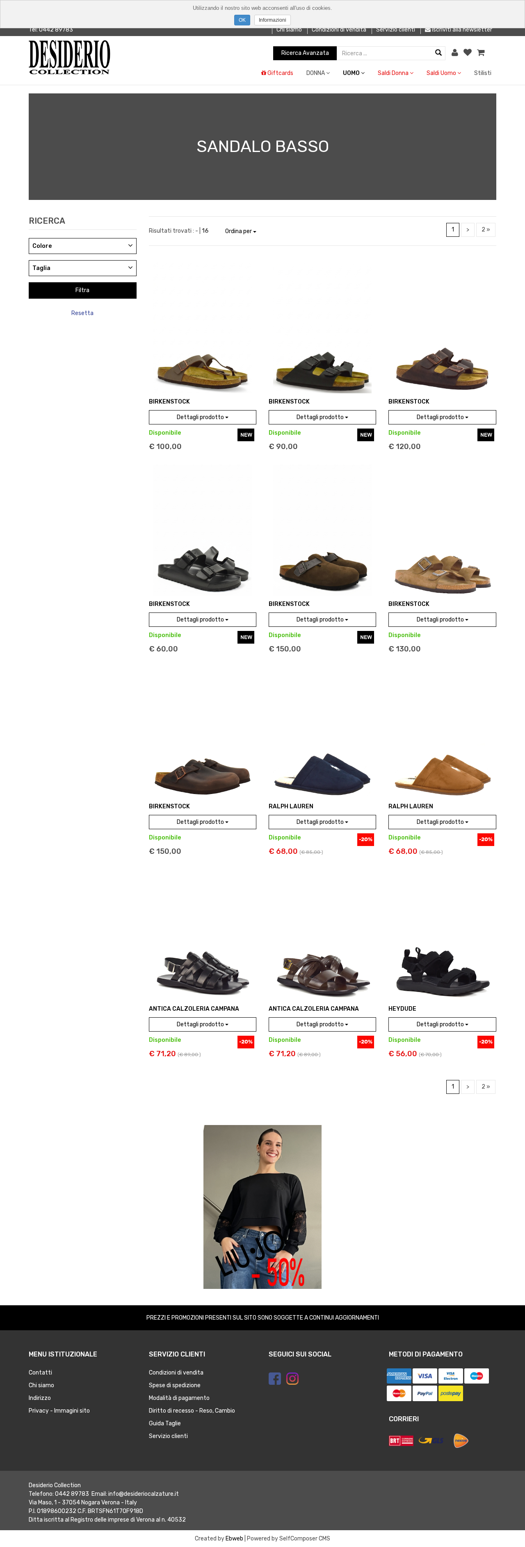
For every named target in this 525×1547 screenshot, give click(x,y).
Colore (42, 246)
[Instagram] (292, 1378)
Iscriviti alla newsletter (461, 29)
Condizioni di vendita (339, 29)
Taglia (41, 268)
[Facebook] (275, 1378)
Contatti (40, 1372)
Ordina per (239, 231)
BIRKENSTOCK (169, 401)
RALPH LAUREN (291, 806)
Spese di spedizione (175, 1385)
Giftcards (279, 73)
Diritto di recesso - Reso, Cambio (192, 1410)
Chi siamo (289, 29)
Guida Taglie (165, 1423)
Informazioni (272, 20)
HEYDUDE (402, 1008)
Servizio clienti (395, 29)
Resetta (82, 313)
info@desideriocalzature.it (143, 1493)
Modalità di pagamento (179, 1398)
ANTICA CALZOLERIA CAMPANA (194, 1008)
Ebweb (234, 1538)
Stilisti (482, 73)
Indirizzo (40, 1398)
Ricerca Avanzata (305, 53)
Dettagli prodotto (201, 417)
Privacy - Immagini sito (59, 1410)
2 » (486, 229)
